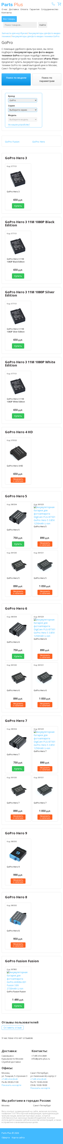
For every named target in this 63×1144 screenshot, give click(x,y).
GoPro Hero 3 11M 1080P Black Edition (29, 223)
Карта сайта (18, 1137)
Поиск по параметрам (46, 79)
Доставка (14, 9)
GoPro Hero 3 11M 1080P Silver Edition (30, 293)
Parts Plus (12, 4)
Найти (42, 24)
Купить (18, 205)
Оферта (6, 1137)
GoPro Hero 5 (16, 496)
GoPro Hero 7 (16, 720)
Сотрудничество (49, 9)
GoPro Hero (38, 141)
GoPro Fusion (12, 141)
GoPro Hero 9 (16, 833)
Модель (12, 115)
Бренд (11, 96)
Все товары (9, 18)
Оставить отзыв (13, 1027)
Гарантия (34, 9)
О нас (4, 9)
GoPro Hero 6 (16, 608)
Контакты (7, 12)
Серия (11, 105)
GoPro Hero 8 (16, 897)
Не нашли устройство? (19, 124)
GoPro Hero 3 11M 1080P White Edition (30, 363)
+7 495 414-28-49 (9, 1079)
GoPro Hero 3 (16, 158)
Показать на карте (11, 1085)
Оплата (24, 9)
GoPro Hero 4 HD (19, 432)
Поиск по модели (16, 77)
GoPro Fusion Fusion (22, 961)
